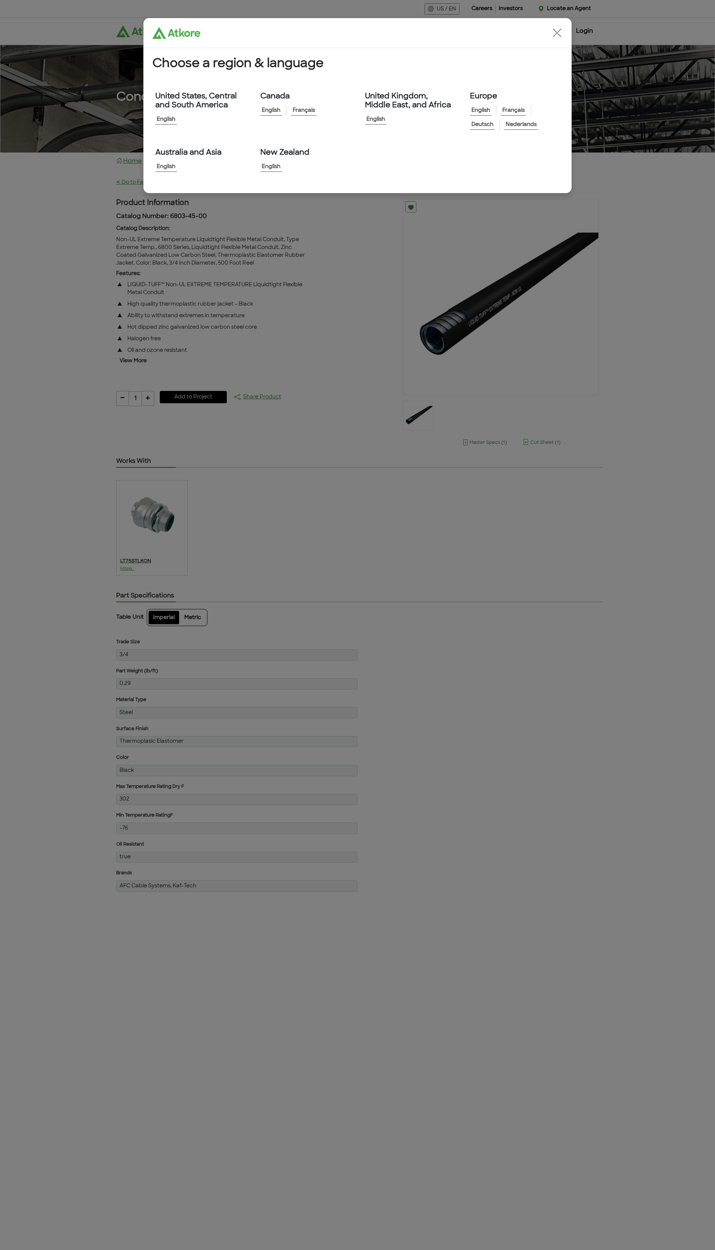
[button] (557, 32)
